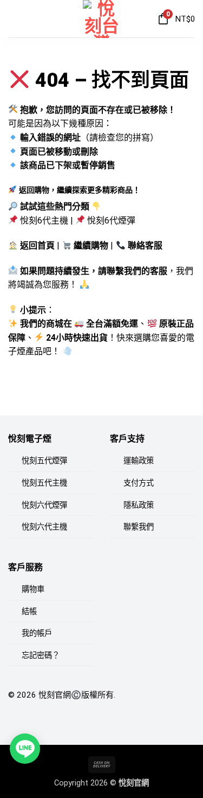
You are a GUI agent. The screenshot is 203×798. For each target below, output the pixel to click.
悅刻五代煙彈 (44, 460)
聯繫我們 (138, 527)
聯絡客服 (145, 245)
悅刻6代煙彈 (111, 220)
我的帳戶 (37, 633)
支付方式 (138, 483)
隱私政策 (138, 505)
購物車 (33, 589)
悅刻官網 (54, 695)
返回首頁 (37, 245)
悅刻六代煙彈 (44, 505)
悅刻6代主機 (44, 220)
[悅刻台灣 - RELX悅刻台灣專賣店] (102, 19)
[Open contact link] (25, 748)
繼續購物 (91, 245)
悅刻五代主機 (44, 483)
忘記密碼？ (41, 655)
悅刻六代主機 (44, 527)
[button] (14, 18)
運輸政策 (138, 460)
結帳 (29, 611)
